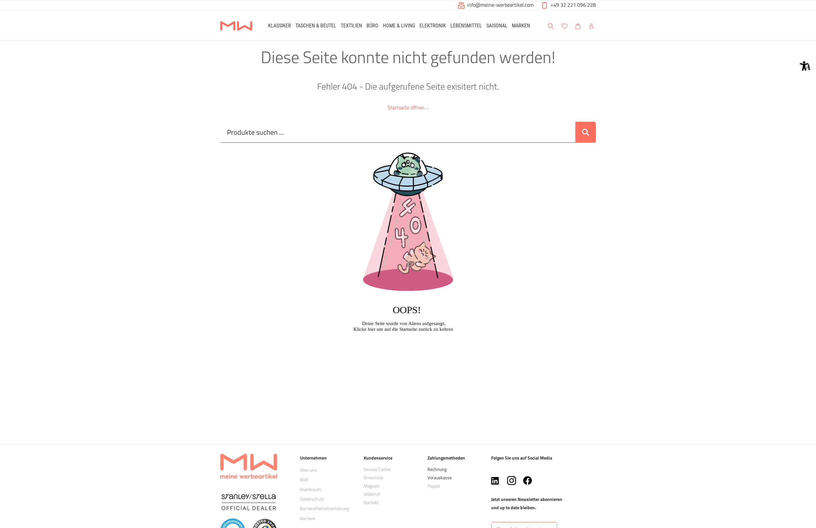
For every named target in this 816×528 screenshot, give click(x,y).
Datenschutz (312, 498)
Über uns (308, 470)
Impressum (310, 489)
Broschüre (373, 477)
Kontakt (371, 502)
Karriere (307, 518)
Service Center (377, 469)
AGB (304, 479)
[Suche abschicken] (585, 132)
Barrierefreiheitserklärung (324, 508)
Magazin (372, 485)
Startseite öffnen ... (408, 107)
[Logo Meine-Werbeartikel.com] (236, 26)
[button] (805, 66)
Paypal (433, 485)
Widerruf (372, 494)
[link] (279, 25)
